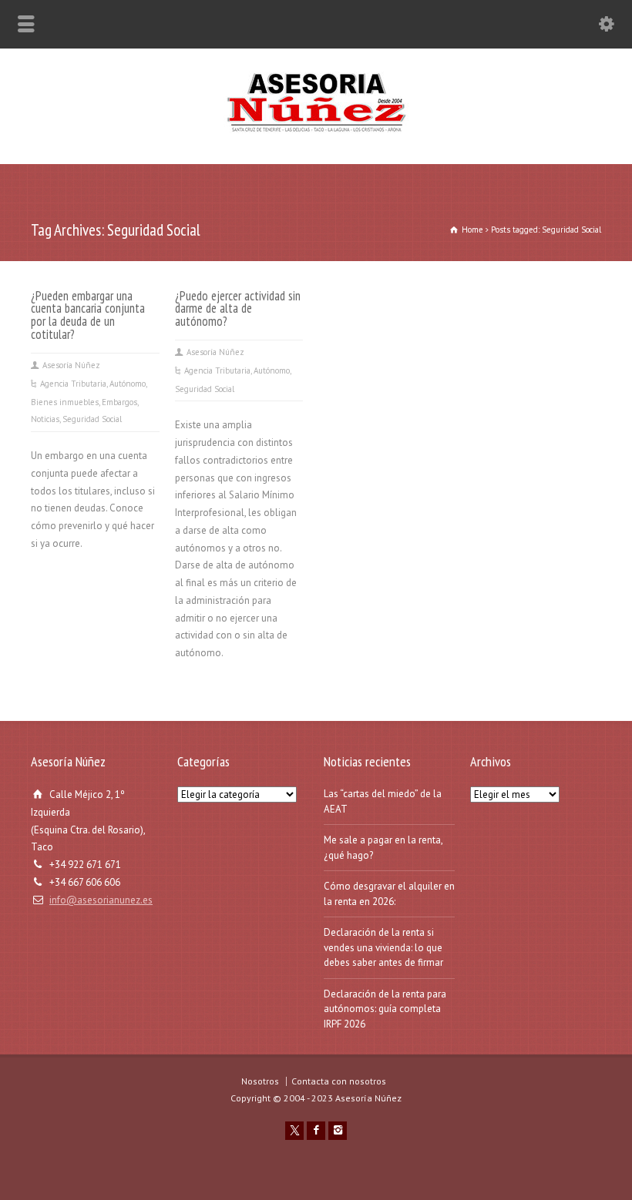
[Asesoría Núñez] (316, 131)
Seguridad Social (92, 419)
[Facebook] (316, 1130)
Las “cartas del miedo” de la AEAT (383, 801)
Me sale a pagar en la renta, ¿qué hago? (383, 847)
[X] (294, 1130)
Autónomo (127, 383)
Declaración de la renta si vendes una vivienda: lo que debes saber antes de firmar (383, 947)
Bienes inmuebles (65, 402)
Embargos (119, 402)
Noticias (45, 419)
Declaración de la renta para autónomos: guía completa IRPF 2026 (385, 1009)
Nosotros (260, 1081)
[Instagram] (337, 1130)
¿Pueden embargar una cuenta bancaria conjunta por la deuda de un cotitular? (88, 315)
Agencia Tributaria (73, 383)
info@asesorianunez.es (101, 900)
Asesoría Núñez (71, 365)
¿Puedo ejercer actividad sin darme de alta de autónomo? (238, 308)
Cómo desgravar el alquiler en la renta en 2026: (389, 894)
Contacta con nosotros (338, 1081)
